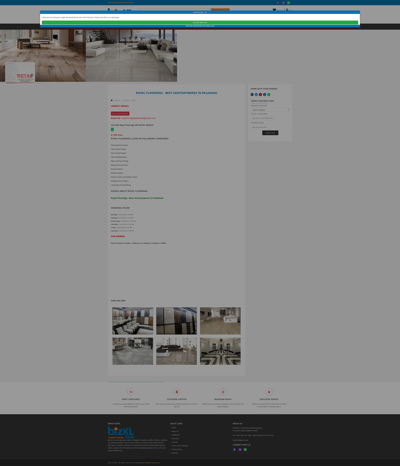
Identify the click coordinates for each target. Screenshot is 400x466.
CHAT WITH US (201, 22)
